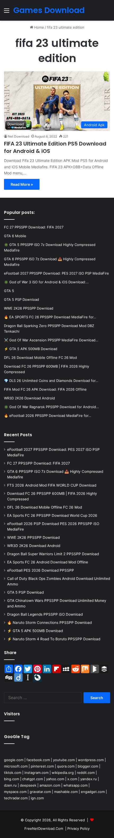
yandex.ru (88, 779)
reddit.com (86, 772)
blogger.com (88, 766)
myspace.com (15, 792)
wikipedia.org (63, 772)
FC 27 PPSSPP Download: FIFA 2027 (38, 463)
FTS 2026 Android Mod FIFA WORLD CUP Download (51, 485)
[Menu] (6, 12)
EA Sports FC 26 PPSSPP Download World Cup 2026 (52, 515)
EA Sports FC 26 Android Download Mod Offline (47, 562)
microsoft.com (16, 766)
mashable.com (66, 792)
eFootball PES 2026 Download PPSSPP (40, 570)
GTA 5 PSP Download (25, 592)
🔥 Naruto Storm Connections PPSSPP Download (49, 622)
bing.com (11, 779)
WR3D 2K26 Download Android (33, 546)
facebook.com (38, 760)
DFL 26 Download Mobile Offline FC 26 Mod (44, 507)
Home (38, 27)
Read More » (22, 184)
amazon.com (50, 785)
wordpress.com (91, 760)
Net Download (18, 136)
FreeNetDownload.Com (43, 828)
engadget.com (93, 792)
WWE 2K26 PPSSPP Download (33, 537)
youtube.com (64, 760)
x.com (72, 779)
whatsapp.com (75, 785)
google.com (13, 760)
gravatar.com (40, 792)
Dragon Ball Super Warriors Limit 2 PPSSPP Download (53, 554)
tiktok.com (12, 772)
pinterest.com (42, 766)
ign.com (37, 798)
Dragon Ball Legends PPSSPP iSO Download (45, 614)
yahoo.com (55, 779)
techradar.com (16, 798)
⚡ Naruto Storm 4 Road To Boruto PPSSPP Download (53, 639)
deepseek (28, 785)
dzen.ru (10, 785)
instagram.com (36, 772)
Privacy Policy (78, 828)
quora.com (65, 766)
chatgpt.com (32, 779)
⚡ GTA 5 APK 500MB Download (35, 631)
